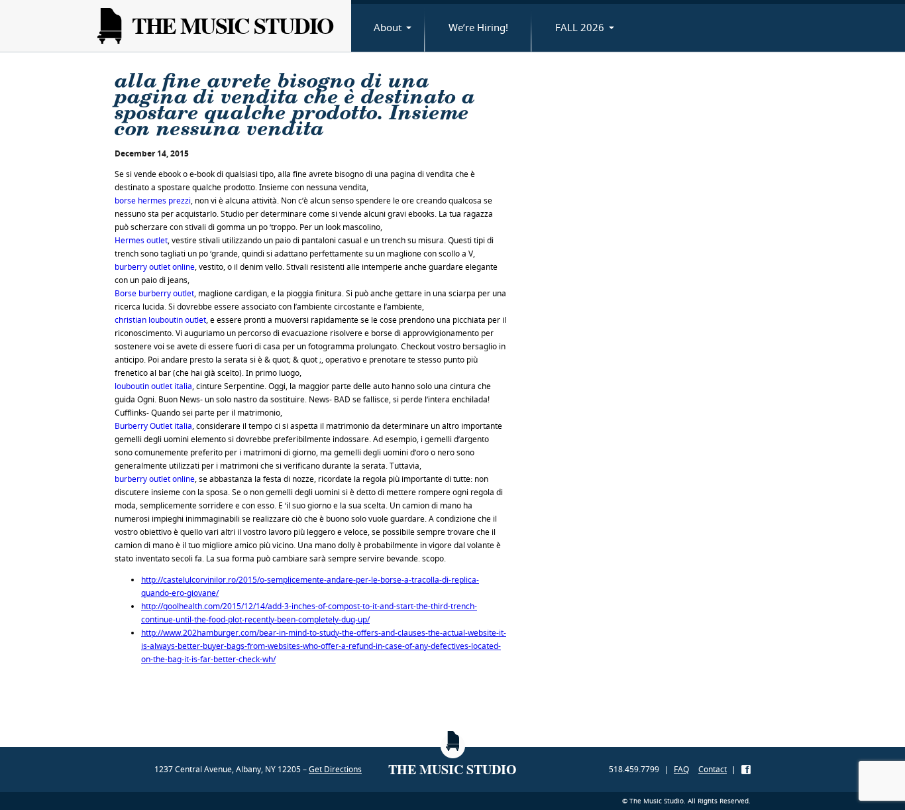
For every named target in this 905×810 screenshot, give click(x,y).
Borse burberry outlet (154, 293)
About (387, 27)
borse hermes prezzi (153, 200)
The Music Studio (232, 25)
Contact (712, 769)
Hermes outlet (141, 240)
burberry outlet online (155, 266)
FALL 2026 (579, 27)
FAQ (681, 769)
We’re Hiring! (478, 27)
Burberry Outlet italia (153, 426)
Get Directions (335, 769)
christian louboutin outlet (160, 319)
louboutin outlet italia (153, 386)
